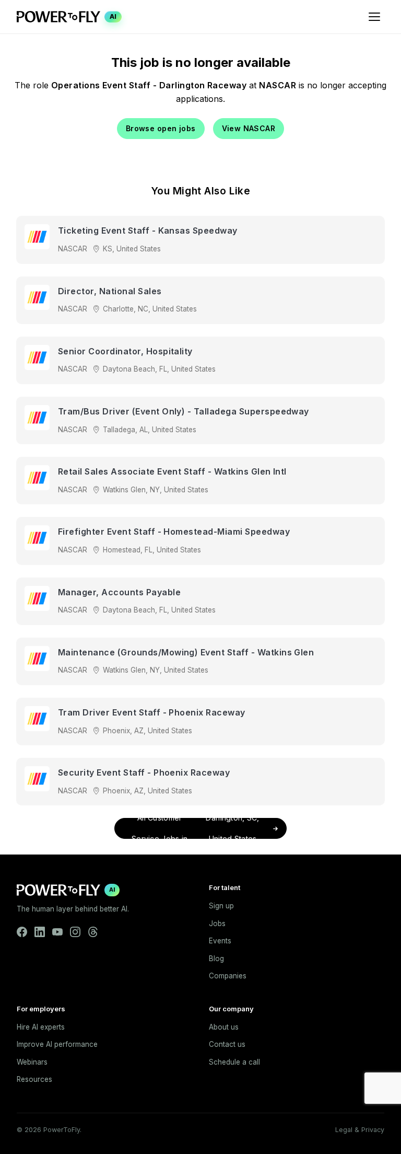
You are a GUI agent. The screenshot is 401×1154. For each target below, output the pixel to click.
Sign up (221, 906)
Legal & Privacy (359, 1130)
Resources (34, 1079)
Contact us (227, 1044)
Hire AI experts (41, 1027)
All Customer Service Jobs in (196, 828)
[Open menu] (374, 16)
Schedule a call (234, 1062)
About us (224, 1027)
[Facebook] (22, 932)
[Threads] (93, 932)
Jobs (217, 923)
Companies (227, 976)
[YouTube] (57, 932)
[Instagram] (75, 932)
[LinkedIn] (39, 932)
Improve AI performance (57, 1044)
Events (220, 941)
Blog (216, 958)
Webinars (32, 1062)
